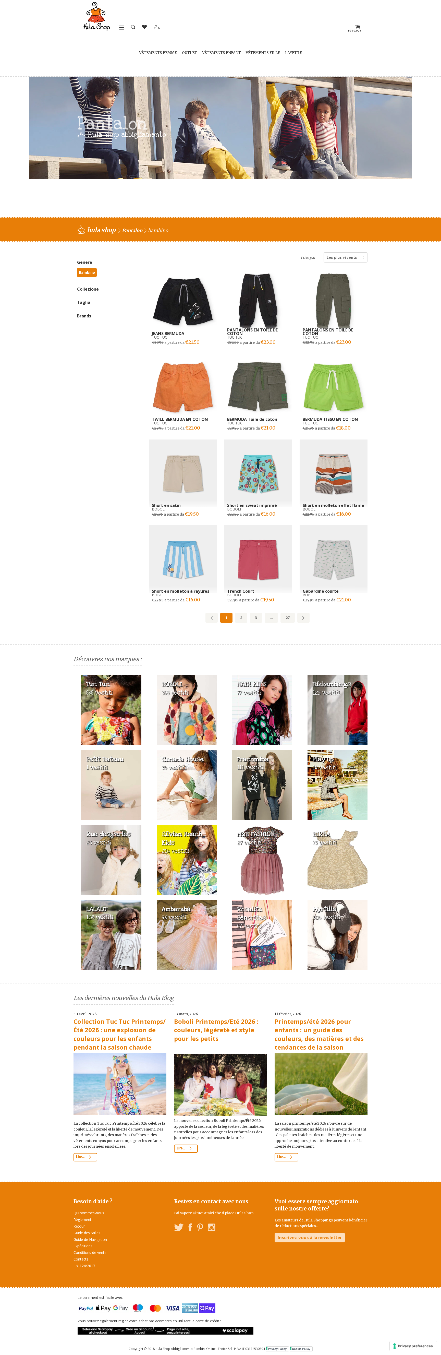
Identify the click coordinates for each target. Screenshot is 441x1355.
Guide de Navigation (90, 1239)
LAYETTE (293, 52)
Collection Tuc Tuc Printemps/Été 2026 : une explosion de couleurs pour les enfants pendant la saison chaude (120, 1034)
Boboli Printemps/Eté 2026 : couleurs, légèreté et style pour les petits (216, 1030)
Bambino (87, 272)
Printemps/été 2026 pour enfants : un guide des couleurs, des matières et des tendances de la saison (319, 1034)
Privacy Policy (277, 1349)
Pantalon (132, 230)
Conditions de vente (90, 1252)
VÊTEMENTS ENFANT (221, 52)
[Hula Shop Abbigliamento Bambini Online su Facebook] (190, 1228)
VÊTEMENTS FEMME (158, 52)
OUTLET (189, 52)
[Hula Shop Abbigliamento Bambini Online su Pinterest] (200, 1228)
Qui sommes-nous (89, 1212)
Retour (79, 1226)
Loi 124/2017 (84, 1265)
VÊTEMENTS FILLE (263, 52)
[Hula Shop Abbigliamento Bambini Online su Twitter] (179, 1228)
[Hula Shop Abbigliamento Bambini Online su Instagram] (211, 1228)
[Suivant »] (303, 618)
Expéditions (83, 1245)
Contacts (81, 1259)
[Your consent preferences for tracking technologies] (413, 1346)
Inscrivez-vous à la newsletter (310, 1237)
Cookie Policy (301, 1349)
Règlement (82, 1219)
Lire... (80, 1157)
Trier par (307, 257)
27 (288, 617)
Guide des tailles (87, 1232)
